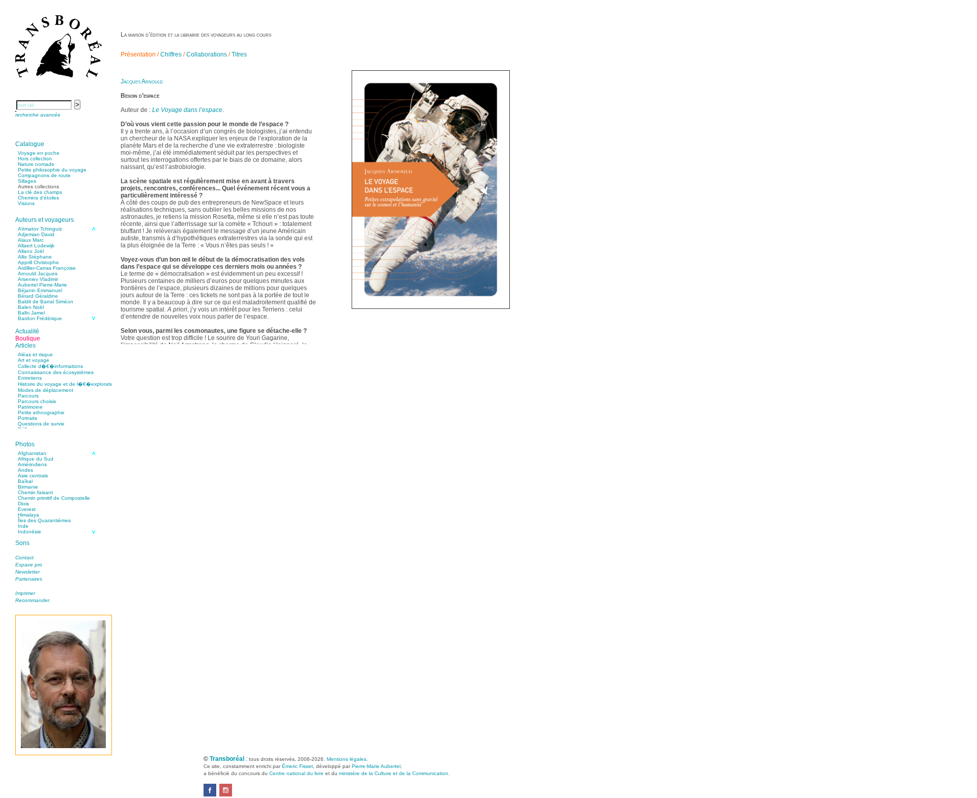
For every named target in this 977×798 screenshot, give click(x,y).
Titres (239, 54)
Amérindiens (32, 464)
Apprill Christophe (38, 262)
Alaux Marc (31, 240)
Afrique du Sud (35, 459)
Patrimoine (30, 407)
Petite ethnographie (41, 412)
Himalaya (28, 515)
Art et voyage (33, 360)
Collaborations (206, 54)
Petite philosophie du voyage (52, 170)
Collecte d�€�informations (50, 366)
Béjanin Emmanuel (40, 290)
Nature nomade (36, 164)
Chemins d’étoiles (38, 198)
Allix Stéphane (35, 257)
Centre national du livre (296, 773)
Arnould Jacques (38, 273)
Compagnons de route (44, 175)
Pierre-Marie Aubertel (376, 766)
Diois (23, 503)
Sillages (27, 181)
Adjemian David (36, 234)
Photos (25, 444)
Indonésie (29, 531)
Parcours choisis (37, 401)
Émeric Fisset (297, 766)
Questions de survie (41, 423)
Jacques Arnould (142, 81)
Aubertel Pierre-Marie (42, 285)
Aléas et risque (35, 354)
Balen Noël (31, 307)
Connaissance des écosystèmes (56, 372)
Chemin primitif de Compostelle (54, 498)
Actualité (27, 331)
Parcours (28, 395)
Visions (26, 203)
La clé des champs (40, 192)
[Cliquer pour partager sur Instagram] (225, 794)
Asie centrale (33, 475)
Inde (23, 526)
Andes (25, 470)
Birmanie (28, 487)
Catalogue (29, 144)
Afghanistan (32, 453)
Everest (27, 509)
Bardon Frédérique (40, 318)
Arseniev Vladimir (38, 279)
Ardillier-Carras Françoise (47, 268)
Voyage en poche (39, 153)
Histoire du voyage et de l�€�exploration (67, 384)
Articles (25, 345)
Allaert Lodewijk (36, 245)
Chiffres (171, 54)
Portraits (27, 418)
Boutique (27, 338)
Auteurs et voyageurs (44, 219)
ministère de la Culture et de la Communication (393, 773)
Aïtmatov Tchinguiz (40, 229)
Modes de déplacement (45, 390)
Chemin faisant (35, 492)
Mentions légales (346, 759)
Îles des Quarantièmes (44, 520)
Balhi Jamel (31, 313)
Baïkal (25, 481)
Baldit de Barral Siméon (45, 301)
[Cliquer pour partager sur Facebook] (210, 794)
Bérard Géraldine (38, 296)
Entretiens (30, 378)
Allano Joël (31, 251)
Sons (22, 543)
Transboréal (227, 758)
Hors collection (35, 158)
